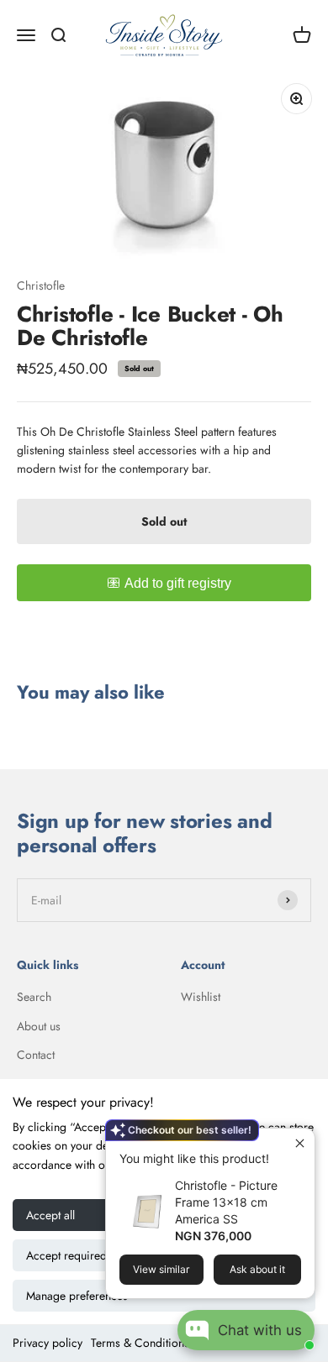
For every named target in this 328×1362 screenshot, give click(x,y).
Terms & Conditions (140, 1342)
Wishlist (200, 996)
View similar (161, 1269)
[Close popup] (299, 1143)
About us (39, 1026)
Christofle (41, 285)
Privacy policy (47, 1342)
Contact (36, 1054)
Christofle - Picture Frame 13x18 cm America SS (226, 1202)
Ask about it (257, 1269)
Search (34, 996)
